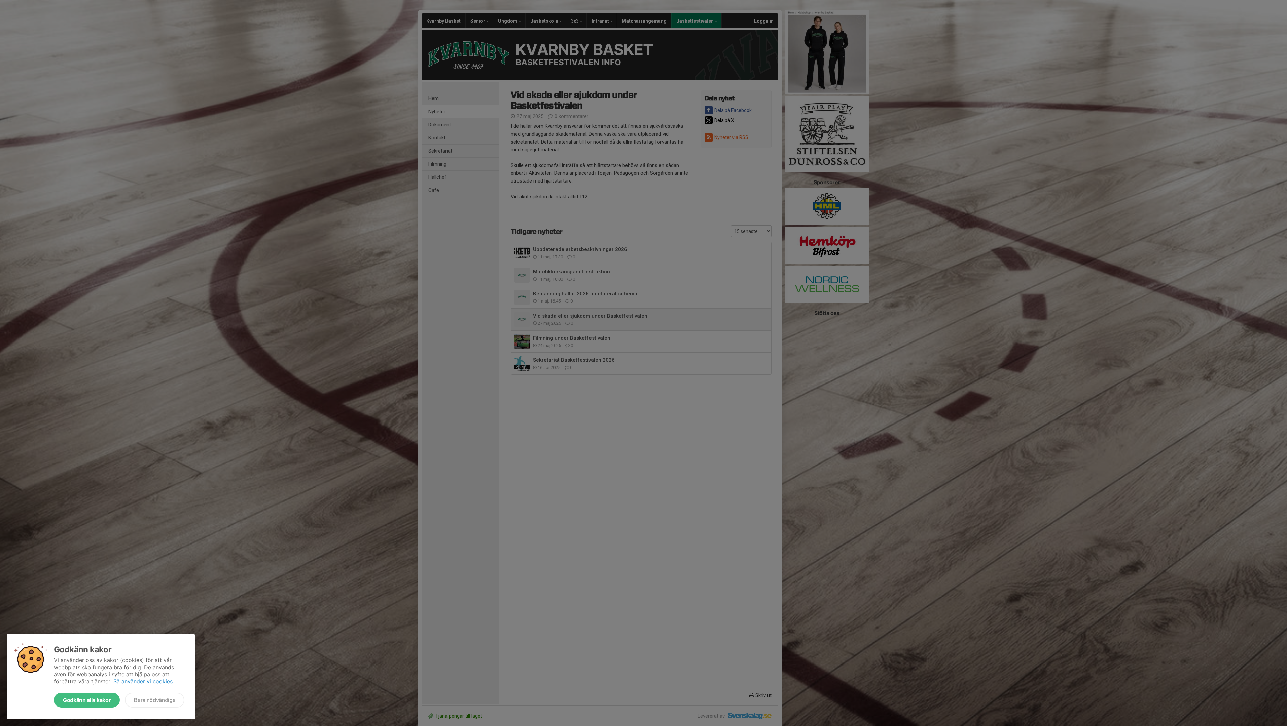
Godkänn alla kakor (87, 700)
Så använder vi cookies (143, 681)
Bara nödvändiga (154, 700)
